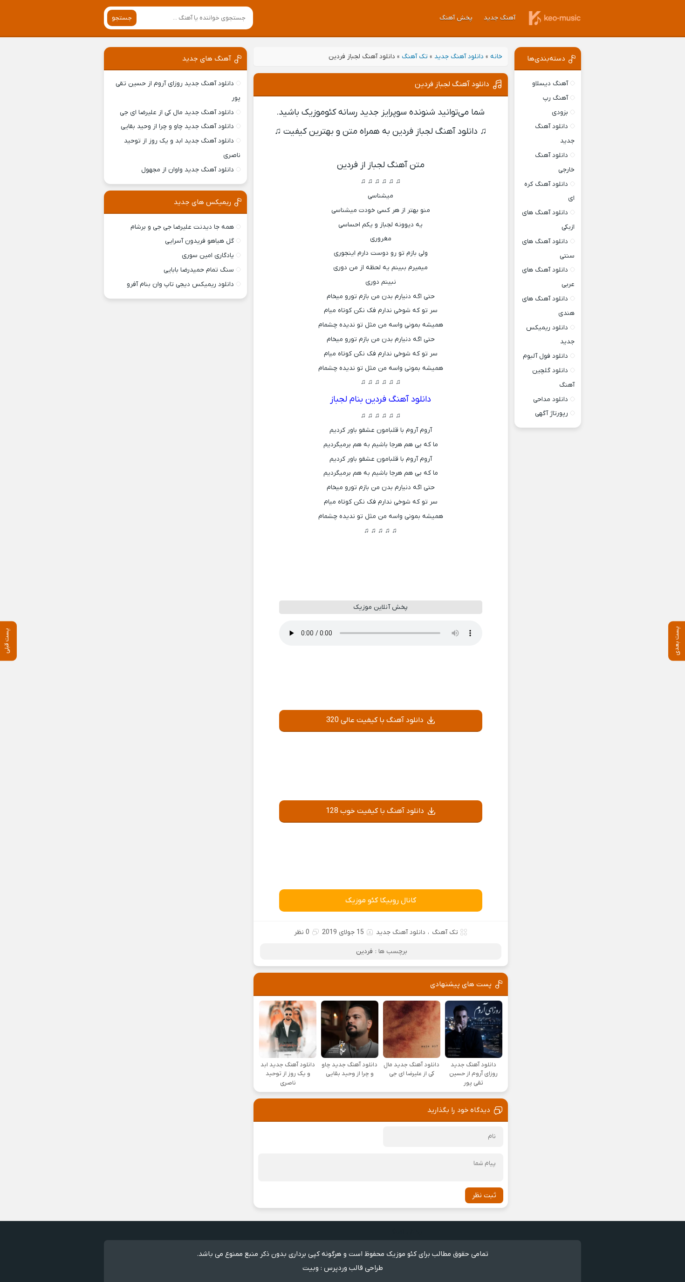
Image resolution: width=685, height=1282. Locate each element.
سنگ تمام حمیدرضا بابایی (199, 270)
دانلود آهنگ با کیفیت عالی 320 (375, 720)
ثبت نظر (484, 1195)
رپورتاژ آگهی (551, 413)
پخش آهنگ (456, 18)
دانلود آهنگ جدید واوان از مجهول (187, 169)
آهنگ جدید (499, 18)
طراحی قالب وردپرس (353, 1268)
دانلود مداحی (550, 399)
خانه (496, 56)
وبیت (310, 1268)
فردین (364, 951)
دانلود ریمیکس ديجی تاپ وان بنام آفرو (180, 284)
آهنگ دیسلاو (550, 83)
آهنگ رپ (555, 98)
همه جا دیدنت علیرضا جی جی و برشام (182, 227)
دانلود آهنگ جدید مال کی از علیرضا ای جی (177, 112)
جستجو (122, 18)
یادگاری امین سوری (208, 255)
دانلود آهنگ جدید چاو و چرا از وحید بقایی (177, 126)
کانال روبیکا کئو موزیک (380, 900)
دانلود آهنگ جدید (459, 56)
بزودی (560, 112)
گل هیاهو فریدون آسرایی (199, 241)
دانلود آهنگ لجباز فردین (452, 84)
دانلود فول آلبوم (545, 356)
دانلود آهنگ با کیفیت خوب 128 (375, 811)
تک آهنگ (415, 56)
